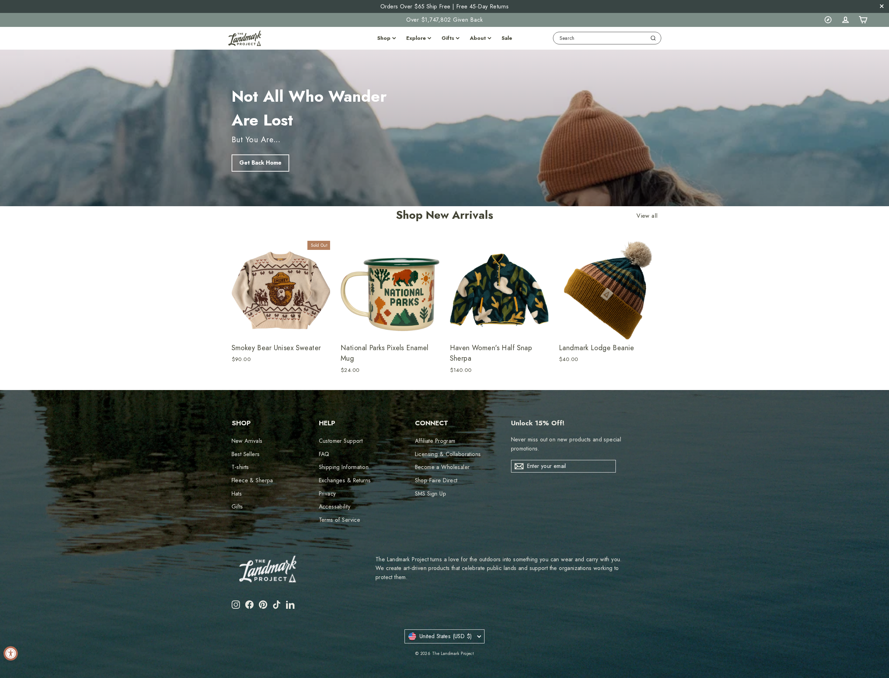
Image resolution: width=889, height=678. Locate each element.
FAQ (324, 454)
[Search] (653, 38)
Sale (507, 38)
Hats (237, 494)
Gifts (448, 38)
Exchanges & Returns (345, 480)
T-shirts (240, 467)
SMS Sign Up (430, 494)
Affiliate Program (435, 441)
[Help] (828, 20)
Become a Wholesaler (442, 467)
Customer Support (341, 441)
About (478, 38)
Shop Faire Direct (436, 480)
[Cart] (863, 20)
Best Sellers (246, 454)
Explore (416, 38)
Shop (384, 38)
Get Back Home (260, 163)
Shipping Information (344, 467)
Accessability (335, 507)
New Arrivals (247, 441)
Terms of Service (339, 520)
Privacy (327, 494)
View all (646, 216)
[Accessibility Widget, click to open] (10, 653)
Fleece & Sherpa (252, 480)
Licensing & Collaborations (448, 454)
